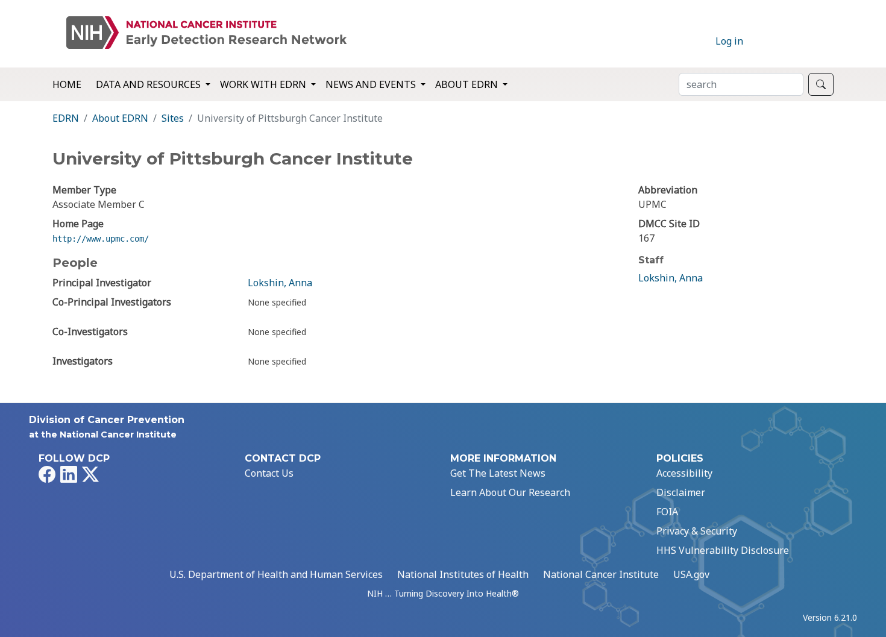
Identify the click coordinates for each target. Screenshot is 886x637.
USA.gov (691, 574)
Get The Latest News (497, 473)
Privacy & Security (696, 531)
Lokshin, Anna (280, 282)
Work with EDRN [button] (264, 84)
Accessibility (684, 473)
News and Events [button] (371, 84)
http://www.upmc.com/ (100, 238)
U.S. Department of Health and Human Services (276, 574)
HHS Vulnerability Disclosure (722, 550)
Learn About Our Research (510, 492)
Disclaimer (680, 492)
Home (66, 84)
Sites (173, 118)
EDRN (65, 118)
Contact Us (269, 473)
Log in (729, 41)
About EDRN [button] (467, 84)
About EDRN (120, 118)
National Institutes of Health (463, 574)
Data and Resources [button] (149, 84)
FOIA (667, 511)
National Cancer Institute (601, 574)
